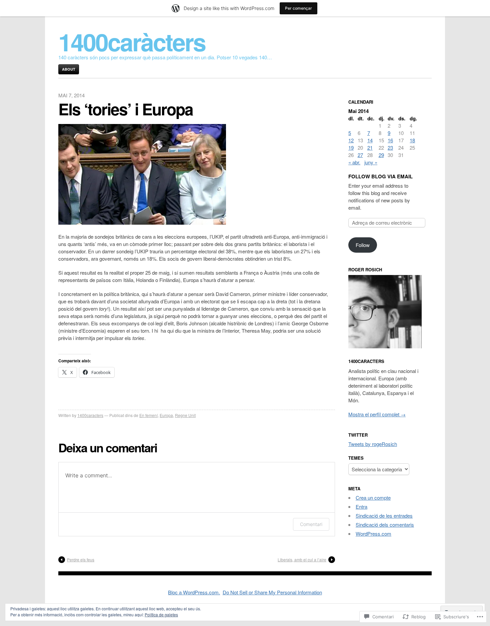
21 (370, 147)
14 (370, 140)
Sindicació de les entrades (384, 515)
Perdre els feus (80, 559)
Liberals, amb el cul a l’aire (302, 559)
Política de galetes (161, 614)
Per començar (298, 8)
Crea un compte (373, 497)
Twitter (358, 435)
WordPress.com (373, 533)
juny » (370, 162)
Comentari (311, 524)
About (68, 69)
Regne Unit (185, 415)
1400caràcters (131, 41)
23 (390, 147)
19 (351, 147)
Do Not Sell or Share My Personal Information (272, 592)
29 (381, 154)
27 (360, 154)
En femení (148, 415)
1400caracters (90, 415)
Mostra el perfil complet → (377, 414)
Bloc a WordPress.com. (194, 592)
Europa (166, 415)
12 (351, 140)
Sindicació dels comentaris (385, 524)
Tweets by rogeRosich (372, 443)
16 (390, 140)
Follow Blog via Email (380, 176)
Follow (363, 244)
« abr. (354, 162)
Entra (361, 506)
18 (412, 140)
